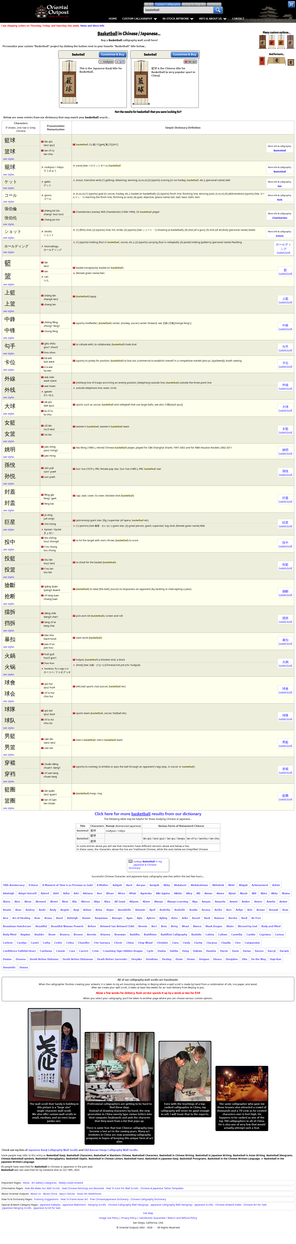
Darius (247, 951)
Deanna (21, 959)
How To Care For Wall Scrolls (122, 1188)
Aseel (59, 918)
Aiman (208, 893)
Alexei (54, 901)
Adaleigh (8, 893)
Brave (52, 934)
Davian (7, 959)
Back (207, 918)
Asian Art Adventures (89, 1193)
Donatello (9, 967)
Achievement (260, 885)
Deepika (136, 959)
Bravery (65, 934)
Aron (285, 909)
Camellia (236, 934)
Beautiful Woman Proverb (67, 926)
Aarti (129, 885)
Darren (259, 951)
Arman (260, 909)
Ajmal (232, 893)
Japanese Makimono (74, 1204)
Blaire (230, 926)
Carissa (279, 934)
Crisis (95, 951)
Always (158, 901)
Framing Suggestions (46, 1199)
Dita (244, 959)
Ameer (258, 901)
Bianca (197, 926)
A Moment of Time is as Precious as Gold (67, 885)
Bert (154, 926)
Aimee (220, 893)
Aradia (193, 909)
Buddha (135, 934)
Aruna (48, 918)
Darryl (272, 951)
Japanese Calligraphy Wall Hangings (172, 1204)
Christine (162, 942)
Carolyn (22, 942)
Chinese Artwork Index (228, 1204)
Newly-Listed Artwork (71, 1182)
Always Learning (177, 901)
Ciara (175, 942)
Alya (195, 901)
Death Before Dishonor (44, 959)
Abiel (231, 885)
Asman (86, 918)
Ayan (129, 918)
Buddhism (150, 934)
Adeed (45, 893)
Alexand (40, 901)
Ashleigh (72, 918)
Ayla (139, 918)
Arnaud (273, 909)
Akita (274, 893)
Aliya (97, 901)
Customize (112, 54)
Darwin (284, 951)
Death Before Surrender (112, 959)
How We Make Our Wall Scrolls (42, 1188)
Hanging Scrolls (97, 1204)
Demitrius (152, 959)
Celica (70, 942)
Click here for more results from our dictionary (148, 813)
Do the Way (258, 959)
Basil (244, 918)
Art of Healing (21, 918)
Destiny (166, 959)
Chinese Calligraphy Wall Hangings (128, 1204)
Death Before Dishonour (78, 959)
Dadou (162, 951)
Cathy (46, 942)
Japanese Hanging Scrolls (17, 1208)
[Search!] (218, 10)
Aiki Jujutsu (163, 893)
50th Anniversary (13, 885)
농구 (121, 61)
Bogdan (25, 934)
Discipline (232, 959)
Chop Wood (145, 942)
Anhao (87, 909)
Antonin (140, 909)
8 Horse (33, 885)
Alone (146, 901)
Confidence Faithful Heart (19, 951)
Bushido (196, 934)
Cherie (118, 942)
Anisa (98, 909)
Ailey (189, 893)
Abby (166, 885)
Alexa (27, 901)
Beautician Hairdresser (17, 926)
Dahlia (174, 951)
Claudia (226, 942)
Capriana (265, 934)
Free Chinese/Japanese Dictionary (109, 1199)
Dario (235, 951)
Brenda (91, 934)
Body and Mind (271, 926)
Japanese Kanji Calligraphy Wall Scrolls (53, 1150)
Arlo (249, 909)
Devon (191, 959)
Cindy (186, 942)
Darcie (224, 951)
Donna (24, 967)
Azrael (196, 918)
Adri (76, 893)
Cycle (150, 951)
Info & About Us (210, 18)
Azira (174, 918)
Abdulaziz (180, 885)
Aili (198, 893)
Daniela (211, 951)
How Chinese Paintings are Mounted (83, 1188)
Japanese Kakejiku (50, 1204)
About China (50, 1193)
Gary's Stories (67, 1193)
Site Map (148, 1213)
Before (92, 926)
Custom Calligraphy (137, 18)
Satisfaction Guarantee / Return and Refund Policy (168, 1217)
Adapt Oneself (27, 893)
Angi (76, 909)
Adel (56, 893)
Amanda (220, 901)
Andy (53, 909)
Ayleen (150, 918)
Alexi (65, 901)
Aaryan (140, 885)
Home (113, 18)
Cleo (238, 942)
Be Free (256, 918)
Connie (60, 951)
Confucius (46, 951)
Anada (7, 909)
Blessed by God (247, 926)
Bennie (142, 926)
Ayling (163, 918)
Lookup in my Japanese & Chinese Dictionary (145, 865)
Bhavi (185, 926)
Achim (276, 885)
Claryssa (211, 942)
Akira (264, 893)
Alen (17, 901)
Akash (244, 893)
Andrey (30, 909)
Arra (5, 918)
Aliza (107, 901)
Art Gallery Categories (44, 1182)
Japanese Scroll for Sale (47, 1208)
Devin (179, 959)
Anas (18, 909)
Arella (218, 909)
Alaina (286, 893)
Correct (83, 951)
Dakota (197, 951)
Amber (246, 901)
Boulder (39, 934)
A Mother (102, 885)
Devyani (204, 959)
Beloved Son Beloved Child (117, 926)
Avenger (117, 918)
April (152, 909)
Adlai (66, 893)
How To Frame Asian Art (74, 1199)
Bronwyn (120, 934)
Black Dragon (214, 926)
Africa (121, 893)
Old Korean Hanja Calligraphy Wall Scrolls (111, 1150)
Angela (64, 909)
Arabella (164, 909)
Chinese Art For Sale (255, 1204)
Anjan (110, 909)
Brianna (105, 934)
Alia (74, 901)
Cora (72, 951)
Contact (238, 18)
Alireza (85, 901)
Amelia (271, 901)
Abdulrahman (199, 885)
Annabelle (124, 909)
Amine (283, 901)
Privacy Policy (129, 1217)
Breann (78, 934)
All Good (119, 901)
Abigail (243, 885)
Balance (219, 918)
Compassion (252, 942)
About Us (35, 1193)
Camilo (250, 934)
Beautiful (41, 926)
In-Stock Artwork (176, 18)
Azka (185, 918)
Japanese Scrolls (204, 1204)
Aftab (132, 893)
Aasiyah (154, 885)
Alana (6, 901)
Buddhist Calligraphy (174, 934)
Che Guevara (102, 942)
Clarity (198, 942)
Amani (234, 901)
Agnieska (146, 893)
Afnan (110, 893)
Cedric (58, 942)
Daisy (185, 951)
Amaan (206, 901)
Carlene (8, 942)
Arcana (206, 909)
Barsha (233, 918)
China (130, 942)
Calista (210, 934)
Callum (222, 934)
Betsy (174, 926)
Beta (164, 926)
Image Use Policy (109, 1217)
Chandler (84, 942)
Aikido (178, 893)
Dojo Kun (275, 959)
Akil (254, 893)
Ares (229, 909)
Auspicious (101, 918)
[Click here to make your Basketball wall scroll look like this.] (69, 102)
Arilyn (239, 909)
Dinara (217, 959)
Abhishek (218, 885)
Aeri (99, 893)
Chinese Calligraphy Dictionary (148, 1199)
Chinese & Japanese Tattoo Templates (161, 1188)
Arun (37, 918)
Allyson (134, 901)
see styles (8, 158)
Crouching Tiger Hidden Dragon (123, 951)
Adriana (88, 893)
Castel (35, 942)
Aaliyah (117, 885)
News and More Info (92, 25)
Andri (42, 909)
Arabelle (179, 909)
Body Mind (9, 934)
